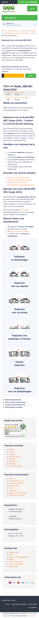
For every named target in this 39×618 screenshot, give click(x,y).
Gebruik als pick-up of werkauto (17, 182)
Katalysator (12, 454)
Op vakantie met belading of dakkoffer (19, 180)
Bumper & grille (13, 486)
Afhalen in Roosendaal (16, 562)
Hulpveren (12, 459)
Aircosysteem (13, 490)
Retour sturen (32, 604)
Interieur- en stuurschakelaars (18, 493)
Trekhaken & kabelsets (16, 483)
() (33, 8)
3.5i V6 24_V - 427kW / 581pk (14, 92)
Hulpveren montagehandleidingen (19, 557)
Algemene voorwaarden (19, 604)
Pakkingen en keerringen (16, 495)
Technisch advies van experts (19, 231)
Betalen (11, 559)
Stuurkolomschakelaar (16, 466)
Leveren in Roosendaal (16, 564)
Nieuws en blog (13, 552)
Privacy (7, 604)
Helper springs (13, 566)
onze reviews (31, 616)
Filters (11, 488)
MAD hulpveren (24, 210)
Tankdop (11, 452)
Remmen (11, 478)
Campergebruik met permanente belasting (21, 185)
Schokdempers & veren (16, 481)
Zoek (30, 75)
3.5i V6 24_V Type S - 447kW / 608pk (17, 98)
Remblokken (12, 464)
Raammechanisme (14, 457)
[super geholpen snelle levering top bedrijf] (15, 430)
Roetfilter (11, 449)
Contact (11, 555)
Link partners (33, 607)
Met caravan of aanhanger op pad (18, 178)
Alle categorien (10, 18)
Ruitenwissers (13, 461)
